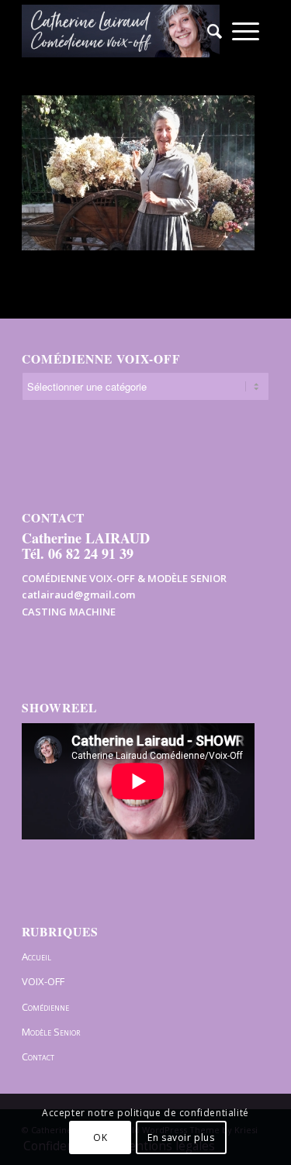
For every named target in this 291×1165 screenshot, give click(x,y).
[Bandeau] (121, 31)
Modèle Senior (51, 1032)
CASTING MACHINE (69, 612)
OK (100, 1137)
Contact (38, 1056)
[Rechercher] (209, 31)
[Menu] (245, 31)
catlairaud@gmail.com (78, 594)
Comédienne (45, 1007)
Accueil (36, 956)
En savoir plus (180, 1137)
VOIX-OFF (43, 981)
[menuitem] (209, 31)
